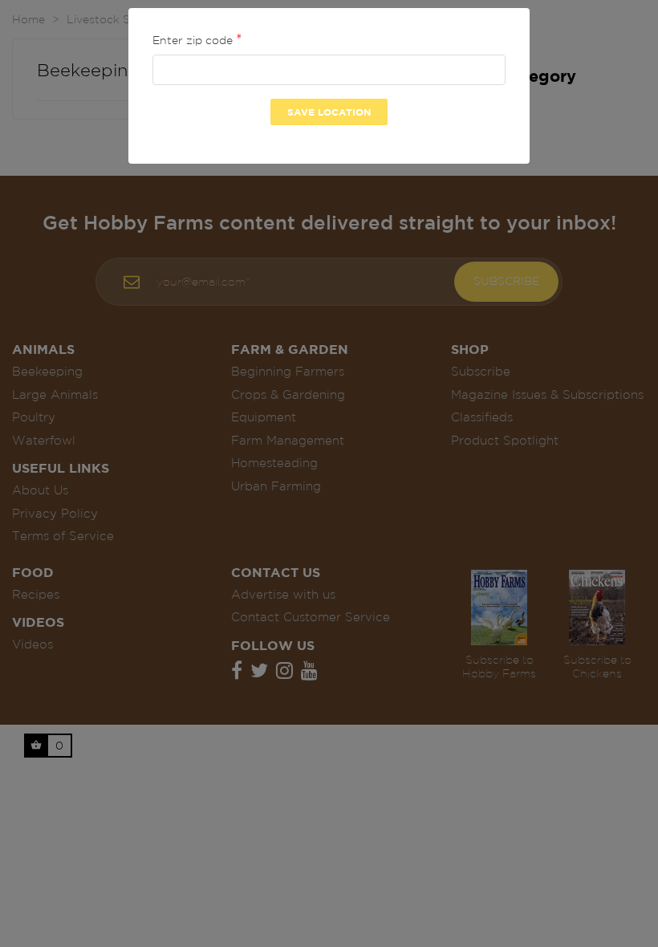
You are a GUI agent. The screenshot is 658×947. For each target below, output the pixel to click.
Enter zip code (194, 40)
